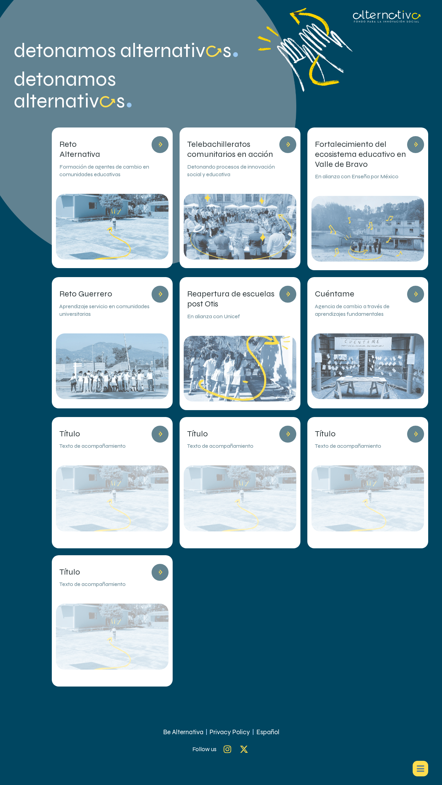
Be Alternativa (183, 732)
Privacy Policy (230, 732)
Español (267, 732)
